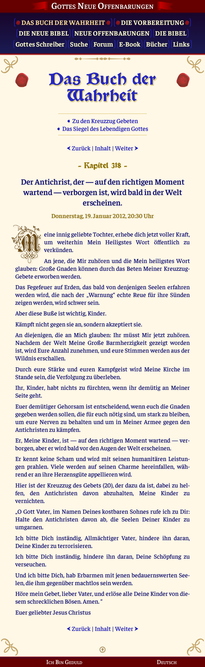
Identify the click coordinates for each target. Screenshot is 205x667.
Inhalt (103, 148)
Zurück (78, 148)
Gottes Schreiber (40, 44)
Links (181, 44)
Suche (79, 44)
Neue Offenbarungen (112, 33)
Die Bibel (170, 33)
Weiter (127, 148)
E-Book (130, 44)
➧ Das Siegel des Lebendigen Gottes (102, 128)
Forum (103, 44)
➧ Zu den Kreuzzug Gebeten (102, 120)
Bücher (157, 44)
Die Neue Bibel (44, 33)
